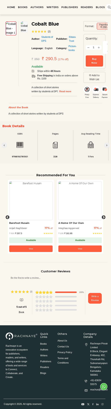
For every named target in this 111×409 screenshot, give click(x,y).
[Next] (107, 145)
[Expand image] (24, 26)
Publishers (45, 361)
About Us (62, 340)
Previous (6, 216)
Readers (44, 367)
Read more (65, 91)
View (31, 249)
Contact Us (63, 346)
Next (102, 216)
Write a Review (95, 298)
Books (43, 344)
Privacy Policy (65, 352)
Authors (44, 349)
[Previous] (4, 145)
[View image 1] (11, 28)
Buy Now (94, 61)
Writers (43, 355)
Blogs (43, 373)
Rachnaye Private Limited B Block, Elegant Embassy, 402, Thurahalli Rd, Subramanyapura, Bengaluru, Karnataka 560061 (99, 359)
